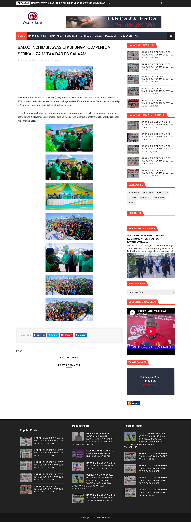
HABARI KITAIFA (37, 36)
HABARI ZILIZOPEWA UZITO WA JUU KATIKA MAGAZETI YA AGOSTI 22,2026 (157, 103)
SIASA (98, 36)
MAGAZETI (111, 36)
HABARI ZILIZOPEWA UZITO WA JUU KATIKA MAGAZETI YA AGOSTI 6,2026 (157, 149)
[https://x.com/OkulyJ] (166, 3)
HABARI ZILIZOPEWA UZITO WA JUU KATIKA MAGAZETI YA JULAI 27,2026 (157, 136)
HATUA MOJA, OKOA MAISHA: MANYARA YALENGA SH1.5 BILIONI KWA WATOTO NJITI (79, 3)
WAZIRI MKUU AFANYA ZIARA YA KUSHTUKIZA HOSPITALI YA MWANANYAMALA (145, 239)
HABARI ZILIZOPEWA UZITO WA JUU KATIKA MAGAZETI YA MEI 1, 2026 (153, 456)
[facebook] (161, 3)
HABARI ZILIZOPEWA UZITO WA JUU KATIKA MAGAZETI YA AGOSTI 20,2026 (157, 55)
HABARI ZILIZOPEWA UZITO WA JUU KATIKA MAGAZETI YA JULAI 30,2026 (157, 124)
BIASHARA (134, 193)
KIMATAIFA (56, 36)
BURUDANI (71, 36)
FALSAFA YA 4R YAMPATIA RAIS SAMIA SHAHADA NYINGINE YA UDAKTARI (100, 453)
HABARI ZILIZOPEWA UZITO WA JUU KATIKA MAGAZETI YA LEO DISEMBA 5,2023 (101, 497)
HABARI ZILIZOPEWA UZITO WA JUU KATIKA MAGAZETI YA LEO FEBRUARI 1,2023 (101, 465)
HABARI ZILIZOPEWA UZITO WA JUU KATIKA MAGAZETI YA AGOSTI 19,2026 (157, 79)
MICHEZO (86, 36)
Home (21, 36)
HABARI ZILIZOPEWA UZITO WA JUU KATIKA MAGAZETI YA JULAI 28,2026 (157, 161)
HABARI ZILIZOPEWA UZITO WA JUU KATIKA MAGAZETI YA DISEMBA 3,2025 (153, 480)
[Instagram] (172, 3)
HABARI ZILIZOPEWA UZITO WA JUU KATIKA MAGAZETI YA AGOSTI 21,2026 (157, 67)
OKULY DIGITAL (129, 36)
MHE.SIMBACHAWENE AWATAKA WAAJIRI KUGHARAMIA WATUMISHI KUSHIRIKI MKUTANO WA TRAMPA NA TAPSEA (93, 438)
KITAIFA (133, 198)
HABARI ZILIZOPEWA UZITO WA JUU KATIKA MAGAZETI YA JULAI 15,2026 (153, 492)
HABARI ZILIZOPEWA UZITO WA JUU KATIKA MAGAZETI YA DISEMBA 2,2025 (153, 468)
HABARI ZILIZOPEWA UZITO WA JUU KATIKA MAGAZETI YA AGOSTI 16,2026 (157, 91)
